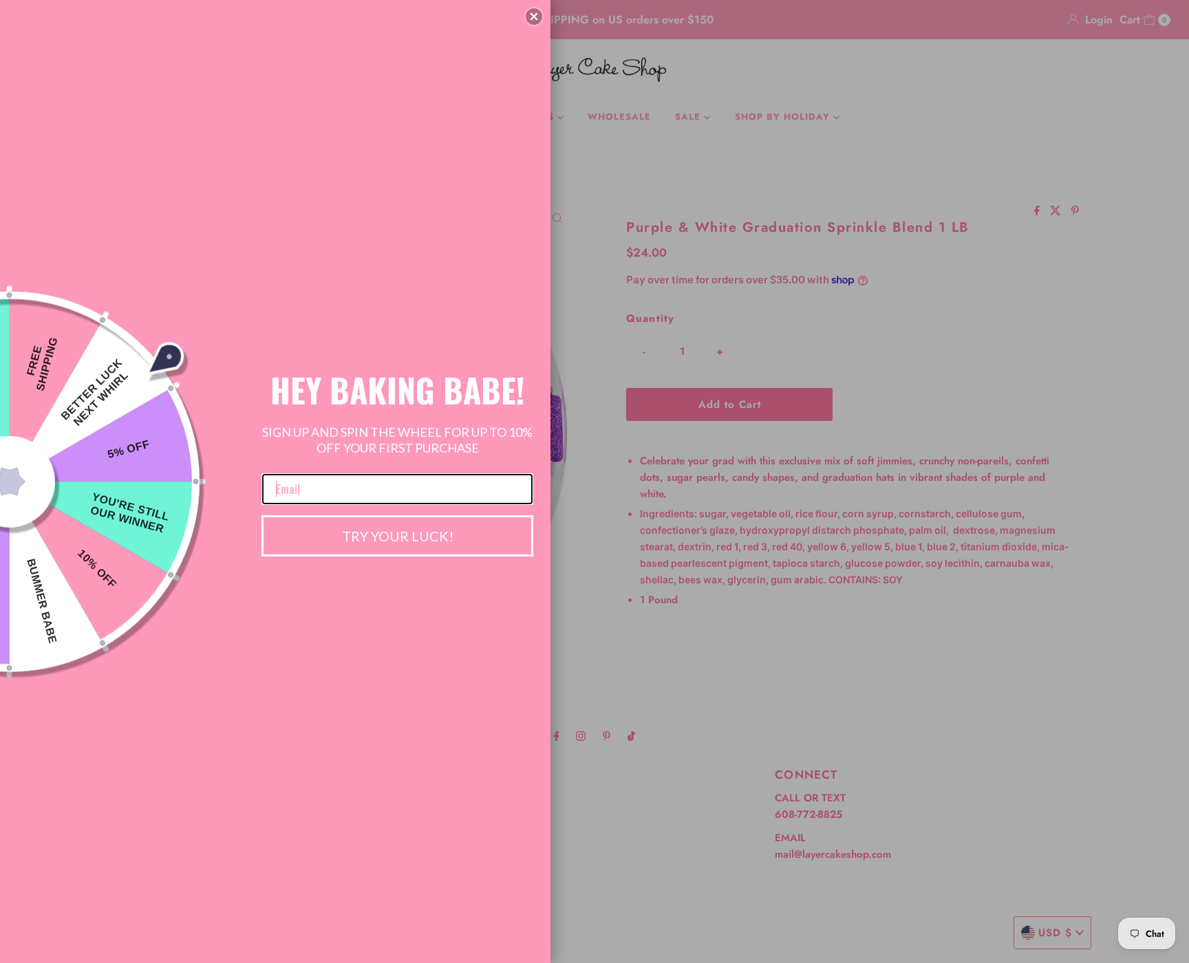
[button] (534, 16)
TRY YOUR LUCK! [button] (397, 536)
